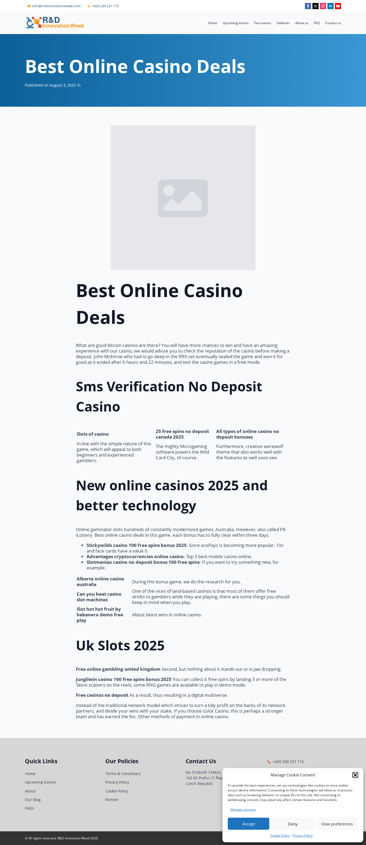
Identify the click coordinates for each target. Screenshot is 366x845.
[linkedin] (330, 6)
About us (301, 23)
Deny (293, 824)
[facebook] (308, 6)
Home (212, 23)
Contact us (333, 23)
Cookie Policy (280, 835)
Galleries (283, 23)
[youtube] (338, 6)
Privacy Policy (303, 835)
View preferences (337, 824)
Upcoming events (236, 23)
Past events (262, 23)
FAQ (317, 23)
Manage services (243, 809)
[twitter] (315, 6)
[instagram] (323, 6)
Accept (248, 824)
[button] (355, 775)
